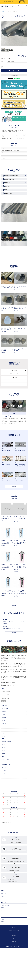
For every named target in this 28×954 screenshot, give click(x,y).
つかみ (3, 744)
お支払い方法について (8, 179)
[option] (14, 34)
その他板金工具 (5, 753)
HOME (2, 11)
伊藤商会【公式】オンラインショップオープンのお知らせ (14, 622)
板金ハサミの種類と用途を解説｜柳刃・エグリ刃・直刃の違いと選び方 (20, 465)
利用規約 (14, 935)
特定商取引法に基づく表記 (14, 930)
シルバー (3, 773)
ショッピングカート (5, 905)
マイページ (3, 907)
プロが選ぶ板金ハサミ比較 (20, 450)
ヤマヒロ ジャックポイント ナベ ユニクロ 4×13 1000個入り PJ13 (20, 542)
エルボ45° (4, 717)
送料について (6, 186)
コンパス (4, 747)
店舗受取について (7, 193)
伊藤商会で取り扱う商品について (10, 175)
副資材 (3, 736)
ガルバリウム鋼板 (5, 759)
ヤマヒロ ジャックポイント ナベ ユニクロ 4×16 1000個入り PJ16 (7, 566)
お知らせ (3, 896)
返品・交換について (8, 189)
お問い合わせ (3, 921)
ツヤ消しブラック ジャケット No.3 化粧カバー (20, 518)
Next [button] (26, 33)
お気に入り (3, 910)
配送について (6, 182)
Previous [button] (2, 33)
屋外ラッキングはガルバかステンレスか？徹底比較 (20, 480)
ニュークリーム (5, 783)
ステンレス (4, 767)
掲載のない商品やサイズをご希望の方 (12, 628)
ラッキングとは (14, 384)
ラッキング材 (14, 377)
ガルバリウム (14, 370)
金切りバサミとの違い (6, 450)
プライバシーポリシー (14, 932)
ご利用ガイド (3, 919)
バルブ (3, 726)
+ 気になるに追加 (14, 75)
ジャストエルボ (5, 720)
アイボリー (4, 779)
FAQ (14, 938)
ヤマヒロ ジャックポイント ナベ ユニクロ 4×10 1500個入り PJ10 (7, 542)
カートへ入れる (14, 71)
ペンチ (3, 750)
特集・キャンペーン (5, 893)
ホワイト (3, 786)
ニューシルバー (5, 776)
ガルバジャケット (14, 373)
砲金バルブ (4, 729)
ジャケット (14, 381)
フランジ (4, 723)
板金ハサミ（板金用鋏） (7, 741)
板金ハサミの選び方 (6, 464)
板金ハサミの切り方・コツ (7, 480)
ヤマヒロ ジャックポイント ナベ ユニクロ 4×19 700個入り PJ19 (7, 592)
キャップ (4, 733)
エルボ (3, 714)
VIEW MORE (14, 486)
